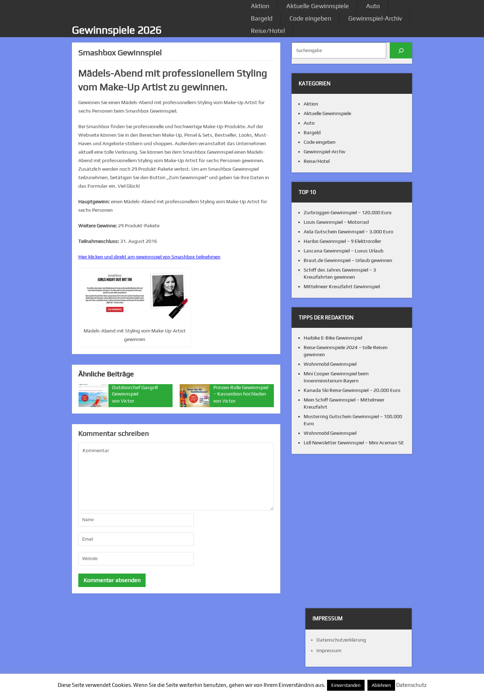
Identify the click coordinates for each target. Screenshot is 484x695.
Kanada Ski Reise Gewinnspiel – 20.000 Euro (352, 390)
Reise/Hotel (268, 30)
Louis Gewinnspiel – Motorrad (336, 222)
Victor (127, 401)
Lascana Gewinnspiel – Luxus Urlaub (343, 250)
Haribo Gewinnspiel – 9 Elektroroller (342, 241)
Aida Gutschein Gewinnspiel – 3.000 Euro (348, 231)
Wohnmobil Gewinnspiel (330, 364)
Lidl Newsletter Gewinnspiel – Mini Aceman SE (354, 442)
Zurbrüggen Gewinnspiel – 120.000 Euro (348, 212)
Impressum (328, 650)
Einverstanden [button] (345, 685)
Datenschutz (411, 685)
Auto (373, 6)
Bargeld (261, 18)
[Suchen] (401, 50)
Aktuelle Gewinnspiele (317, 6)
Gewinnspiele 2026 (117, 30)
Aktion (260, 6)
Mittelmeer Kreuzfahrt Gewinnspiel (342, 286)
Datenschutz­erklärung (341, 640)
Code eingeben (310, 18)
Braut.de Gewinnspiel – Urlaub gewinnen (348, 260)
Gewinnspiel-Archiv (375, 18)
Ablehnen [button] (381, 685)
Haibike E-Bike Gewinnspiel (333, 338)
